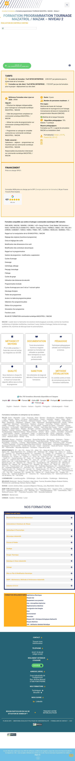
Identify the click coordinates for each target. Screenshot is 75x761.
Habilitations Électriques (34, 595)
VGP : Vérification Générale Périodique (38, 624)
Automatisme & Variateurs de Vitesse (18, 524)
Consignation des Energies (35, 608)
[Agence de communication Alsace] (37, 725)
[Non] (71, 755)
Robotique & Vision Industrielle (16, 561)
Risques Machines (32, 622)
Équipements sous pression (35, 600)
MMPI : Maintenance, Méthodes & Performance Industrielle (25, 579)
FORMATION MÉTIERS (12, 513)
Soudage (9, 548)
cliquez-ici (37, 755)
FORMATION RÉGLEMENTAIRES (16, 595)
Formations (11, 11)
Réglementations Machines (35, 606)
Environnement (31, 614)
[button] (7, 3)
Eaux (28, 611)
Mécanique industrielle (13, 536)
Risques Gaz (30, 598)
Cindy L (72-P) (59, 135)
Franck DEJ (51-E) (50, 137)
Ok (38, 758)
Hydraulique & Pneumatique (15, 530)
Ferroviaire (30, 616)
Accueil (4, 11)
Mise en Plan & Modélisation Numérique (19, 573)
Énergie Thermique (12, 555)
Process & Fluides (12, 542)
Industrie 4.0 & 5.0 (12, 586)
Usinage (9, 567)
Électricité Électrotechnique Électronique (19, 518)
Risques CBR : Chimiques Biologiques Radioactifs (42, 619)
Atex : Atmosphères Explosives (36, 603)
